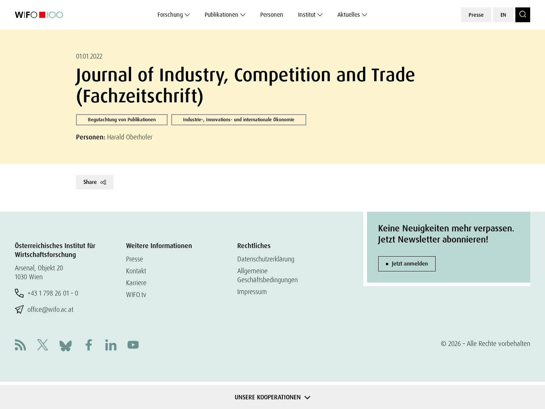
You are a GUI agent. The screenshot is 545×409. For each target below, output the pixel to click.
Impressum (252, 291)
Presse (476, 14)
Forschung (170, 15)
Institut (307, 15)
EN (503, 14)
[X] (42, 346)
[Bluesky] (65, 345)
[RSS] (20, 346)
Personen (271, 15)
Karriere (136, 282)
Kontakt (136, 271)
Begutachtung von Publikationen (122, 119)
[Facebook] (88, 346)
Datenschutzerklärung (265, 259)
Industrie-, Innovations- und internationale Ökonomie (238, 119)
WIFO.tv (136, 294)
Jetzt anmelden (410, 263)
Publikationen (221, 15)
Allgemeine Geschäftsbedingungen (267, 275)
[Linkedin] (110, 346)
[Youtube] (133, 346)
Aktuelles (348, 15)
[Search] (522, 14)
